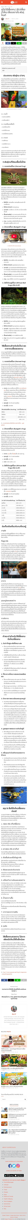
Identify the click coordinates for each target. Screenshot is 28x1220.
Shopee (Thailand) (8, 1219)
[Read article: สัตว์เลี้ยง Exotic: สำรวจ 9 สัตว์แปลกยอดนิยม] (14, 1078)
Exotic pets (10, 6)
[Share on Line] (19, 43)
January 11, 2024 (10, 1070)
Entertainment (8, 1187)
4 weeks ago (12, 1111)
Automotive (7, 1204)
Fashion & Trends (8, 1196)
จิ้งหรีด (14, 454)
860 (18, 1127)
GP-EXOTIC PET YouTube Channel (14, 246)
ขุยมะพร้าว (16, 377)
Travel (5, 1190)
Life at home (7, 1206)
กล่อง (15, 551)
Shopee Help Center (14, 1215)
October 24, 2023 (10, 1088)
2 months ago (12, 1119)
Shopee (6, 1192)
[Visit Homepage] (14, 2)
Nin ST (7, 19)
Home (2, 6)
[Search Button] (26, 2)
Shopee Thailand (5, 1215)
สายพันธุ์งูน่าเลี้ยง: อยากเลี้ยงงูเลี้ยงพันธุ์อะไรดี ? (12, 1068)
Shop (5, 1194)
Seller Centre (23, 1215)
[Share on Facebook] (7, 43)
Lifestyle (6, 1185)
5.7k (17, 1088)
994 (18, 1134)
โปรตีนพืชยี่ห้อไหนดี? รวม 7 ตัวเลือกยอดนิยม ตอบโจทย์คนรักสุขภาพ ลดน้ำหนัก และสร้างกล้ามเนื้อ (17, 1123)
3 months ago (12, 1134)
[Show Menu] (2, 2)
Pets (6, 6)
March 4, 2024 (15, 19)
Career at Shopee (14, 1217)
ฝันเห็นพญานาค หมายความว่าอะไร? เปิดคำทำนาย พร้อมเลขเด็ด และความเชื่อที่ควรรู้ (18, 1116)
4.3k (17, 1052)
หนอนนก (9, 396)
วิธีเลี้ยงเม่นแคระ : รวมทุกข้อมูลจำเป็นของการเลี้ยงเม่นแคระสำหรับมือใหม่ (13, 1050)
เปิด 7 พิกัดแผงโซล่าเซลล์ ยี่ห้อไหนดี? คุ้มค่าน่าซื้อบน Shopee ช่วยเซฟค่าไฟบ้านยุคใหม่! (18, 1131)
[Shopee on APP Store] (19, 1175)
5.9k (17, 1070)
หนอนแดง (8, 491)
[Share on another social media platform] (24, 43)
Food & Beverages (8, 1182)
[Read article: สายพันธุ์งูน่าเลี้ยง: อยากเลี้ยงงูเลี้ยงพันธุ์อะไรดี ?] (14, 1060)
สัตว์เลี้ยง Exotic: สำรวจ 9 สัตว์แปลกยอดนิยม (12, 1086)
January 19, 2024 (10, 1052)
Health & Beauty (8, 1199)
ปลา (9, 454)
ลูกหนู (19, 588)
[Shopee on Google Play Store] (9, 1175)
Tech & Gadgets (8, 1201)
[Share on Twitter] (13, 43)
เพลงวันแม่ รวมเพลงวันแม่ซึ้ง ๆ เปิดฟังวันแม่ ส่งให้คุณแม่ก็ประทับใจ (17, 1109)
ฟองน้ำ (21, 377)
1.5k (18, 1119)
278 (18, 1111)
